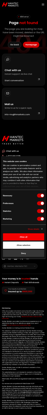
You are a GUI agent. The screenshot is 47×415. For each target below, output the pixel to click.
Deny (23, 253)
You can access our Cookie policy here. (19, 325)
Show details (33, 229)
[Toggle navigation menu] (42, 4)
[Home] (10, 4)
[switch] (40, 203)
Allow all (23, 237)
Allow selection (23, 245)
